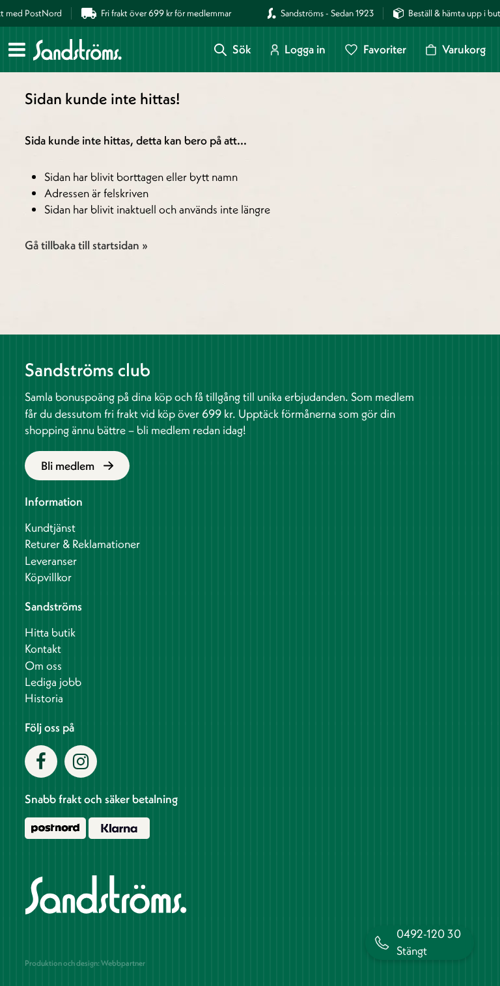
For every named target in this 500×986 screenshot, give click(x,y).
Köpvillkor (48, 576)
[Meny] (16, 49)
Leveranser (51, 560)
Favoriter (384, 50)
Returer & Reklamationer (82, 543)
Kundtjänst (50, 527)
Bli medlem (69, 465)
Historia (44, 698)
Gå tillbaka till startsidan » (86, 245)
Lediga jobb (53, 681)
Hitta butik (50, 632)
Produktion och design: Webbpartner (85, 963)
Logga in (305, 50)
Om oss (43, 665)
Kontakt (43, 648)
